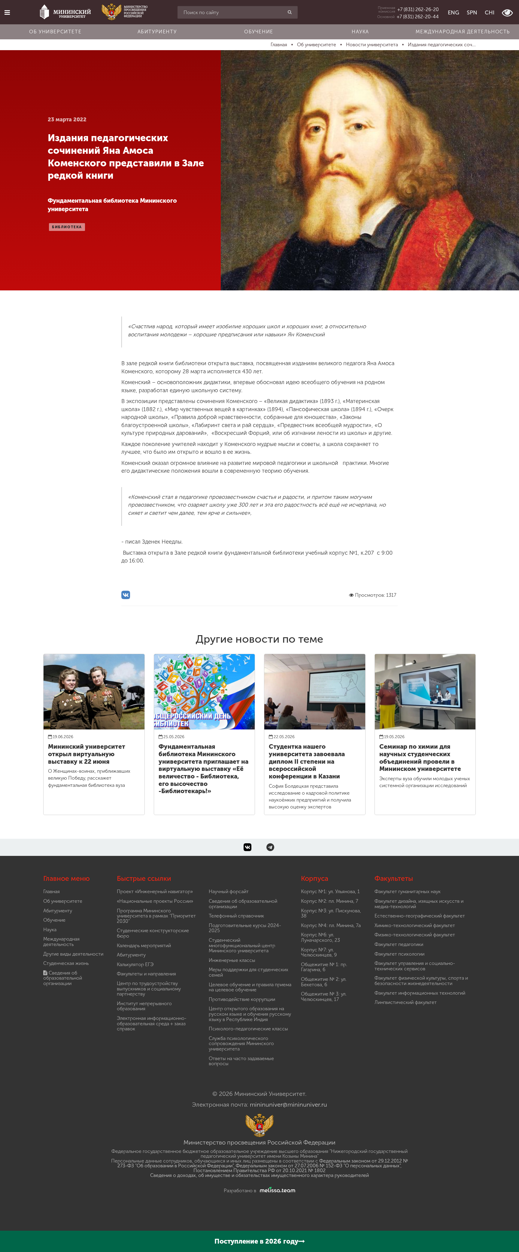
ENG (453, 12)
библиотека (67, 227)
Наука (360, 32)
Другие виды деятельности (73, 954)
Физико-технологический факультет (415, 935)
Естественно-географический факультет (420, 916)
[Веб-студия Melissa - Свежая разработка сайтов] (276, 1190)
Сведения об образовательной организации (62, 978)
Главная (51, 891)
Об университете (55, 32)
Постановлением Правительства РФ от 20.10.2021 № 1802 (259, 1170)
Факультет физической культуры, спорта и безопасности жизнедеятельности (421, 980)
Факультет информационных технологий (420, 993)
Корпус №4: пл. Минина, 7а (331, 925)
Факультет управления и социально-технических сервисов (415, 966)
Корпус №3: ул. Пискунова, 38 (331, 913)
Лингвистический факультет (406, 1002)
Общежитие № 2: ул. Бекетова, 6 (324, 981)
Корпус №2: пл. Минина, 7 (329, 901)
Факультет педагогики (399, 944)
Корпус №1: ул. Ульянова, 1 (330, 891)
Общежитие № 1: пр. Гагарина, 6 (324, 967)
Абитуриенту (157, 32)
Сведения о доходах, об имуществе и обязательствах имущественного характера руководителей (259, 1175)
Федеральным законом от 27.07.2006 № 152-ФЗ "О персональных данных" (318, 1166)
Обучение (258, 32)
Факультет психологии (399, 954)
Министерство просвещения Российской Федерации (259, 1142)
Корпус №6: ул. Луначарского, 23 (320, 937)
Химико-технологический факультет (415, 925)
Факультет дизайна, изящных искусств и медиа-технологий (419, 903)
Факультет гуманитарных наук (408, 891)
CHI (489, 12)
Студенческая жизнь (66, 963)
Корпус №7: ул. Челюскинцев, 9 (319, 952)
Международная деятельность (463, 32)
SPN (472, 12)
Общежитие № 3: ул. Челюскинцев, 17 (324, 996)
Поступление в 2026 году (256, 1241)
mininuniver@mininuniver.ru (288, 1104)
